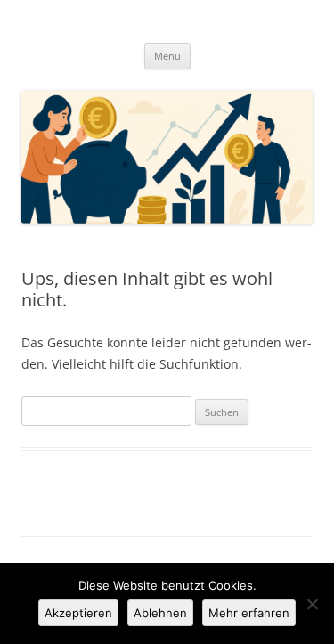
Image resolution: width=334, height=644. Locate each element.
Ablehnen (160, 613)
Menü (167, 55)
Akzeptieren (78, 613)
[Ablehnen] (312, 604)
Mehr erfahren (248, 613)
